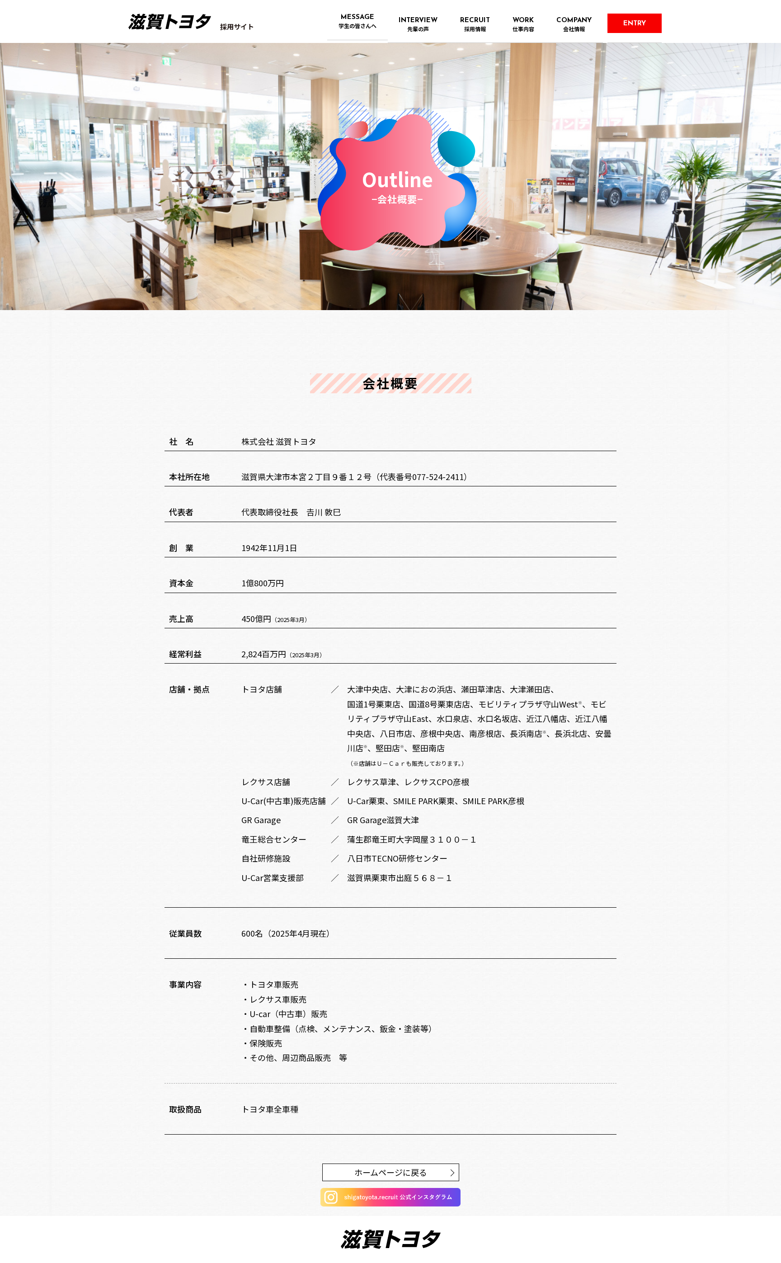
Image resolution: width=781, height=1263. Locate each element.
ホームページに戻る (390, 1172)
